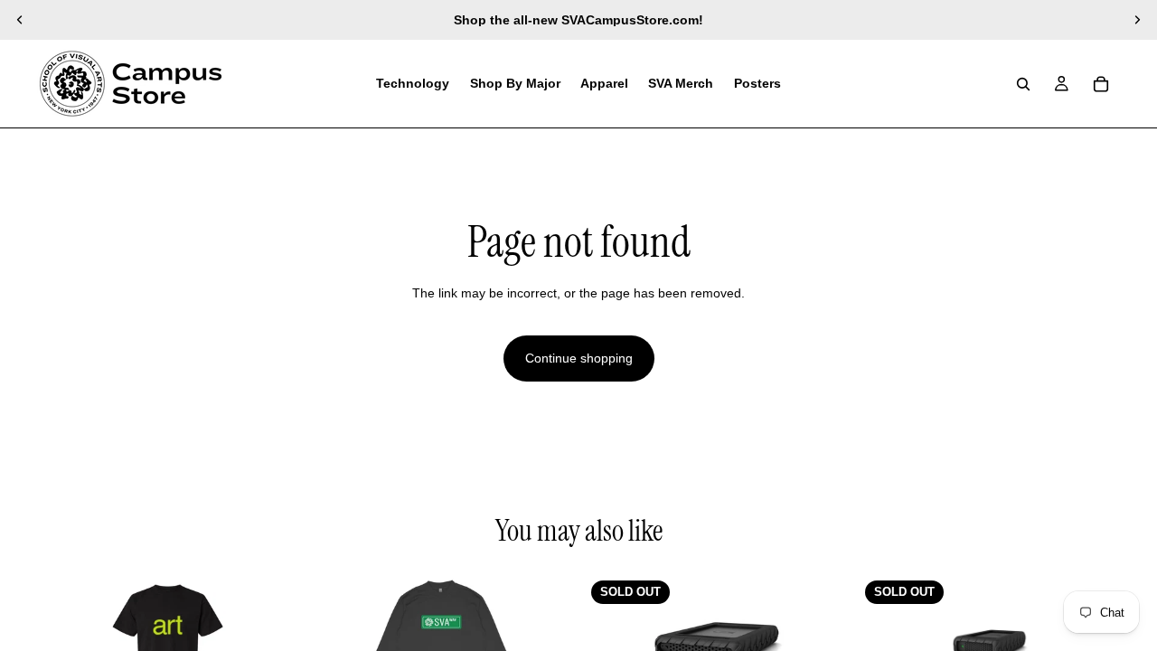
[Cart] (1101, 84)
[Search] (1023, 84)
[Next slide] (1137, 20)
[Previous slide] (20, 20)
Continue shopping (579, 358)
